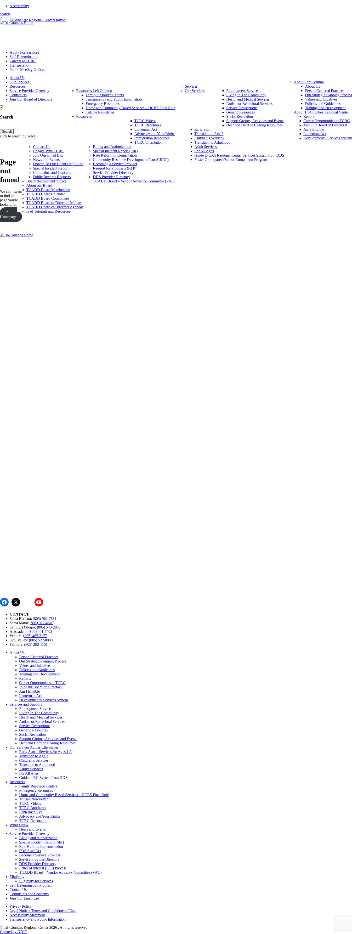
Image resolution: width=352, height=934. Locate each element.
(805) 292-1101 (36, 644)
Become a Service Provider (39, 855)
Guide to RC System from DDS (43, 778)
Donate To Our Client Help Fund (58, 164)
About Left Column (309, 82)
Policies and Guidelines (323, 104)
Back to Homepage (8, 214)
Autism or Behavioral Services (249, 104)
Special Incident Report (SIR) (115, 151)
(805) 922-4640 (41, 623)
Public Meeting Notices (27, 70)
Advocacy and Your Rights (154, 134)
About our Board (39, 185)
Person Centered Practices (324, 91)
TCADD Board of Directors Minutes (54, 203)
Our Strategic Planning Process (328, 95)
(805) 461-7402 (40, 631)
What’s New (19, 825)
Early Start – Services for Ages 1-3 (45, 752)
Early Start (202, 129)
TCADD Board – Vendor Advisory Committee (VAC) (134, 181)
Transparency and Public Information (114, 99)
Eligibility (17, 877)
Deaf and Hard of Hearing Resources (254, 125)
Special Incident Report (50, 168)
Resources (17, 86)
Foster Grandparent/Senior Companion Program (230, 160)
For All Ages (204, 151)
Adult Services (205, 147)
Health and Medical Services (248, 99)
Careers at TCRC (23, 61)
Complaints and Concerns (52, 172)
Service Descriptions (241, 108)
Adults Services (31, 769)
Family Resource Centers (105, 95)
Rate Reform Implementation (115, 155)
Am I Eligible (313, 129)
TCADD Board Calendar (45, 194)
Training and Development (325, 108)
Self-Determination (24, 57)
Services (191, 86)
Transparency (20, 65)
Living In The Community (246, 95)
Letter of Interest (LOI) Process (42, 868)
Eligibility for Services (36, 881)
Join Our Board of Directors (31, 99)
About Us (17, 78)
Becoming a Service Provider (115, 164)
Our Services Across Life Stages (34, 747)
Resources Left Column (94, 91)
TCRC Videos (145, 121)
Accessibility (19, 6)
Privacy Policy (21, 906)
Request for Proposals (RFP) (114, 168)
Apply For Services (24, 52)
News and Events (46, 160)
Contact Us (18, 95)
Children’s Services (209, 138)
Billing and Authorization (112, 147)
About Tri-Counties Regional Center (321, 112)
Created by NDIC (13, 932)
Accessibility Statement (27, 915)
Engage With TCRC (48, 151)
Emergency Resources (102, 104)
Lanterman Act (314, 134)
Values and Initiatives (321, 99)
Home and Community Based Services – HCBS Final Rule (130, 108)
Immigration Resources (151, 138)
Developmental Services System (327, 138)
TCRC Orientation (148, 142)
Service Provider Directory (113, 172)
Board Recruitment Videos (46, 181)
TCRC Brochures (147, 125)
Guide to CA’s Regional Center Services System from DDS (239, 155)
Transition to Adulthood (212, 142)
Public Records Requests (52, 177)
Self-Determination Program (31, 885)
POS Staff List (30, 851)
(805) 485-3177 (35, 636)
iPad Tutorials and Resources (48, 211)
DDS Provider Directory (111, 177)
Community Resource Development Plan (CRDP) (131, 160)
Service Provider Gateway (29, 91)
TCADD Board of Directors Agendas (54, 207)
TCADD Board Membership (48, 190)
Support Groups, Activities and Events (255, 121)
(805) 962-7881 (45, 619)
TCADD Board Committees (47, 198)
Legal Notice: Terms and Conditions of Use (42, 911)
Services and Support (26, 704)
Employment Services (242, 91)
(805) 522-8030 (41, 640)
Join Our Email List (48, 155)
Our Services (19, 82)
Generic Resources (240, 112)
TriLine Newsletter (100, 112)
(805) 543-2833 (49, 627)
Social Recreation (239, 116)
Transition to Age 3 (208, 134)
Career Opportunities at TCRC (326, 121)
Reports (309, 116)
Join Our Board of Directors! (325, 125)
